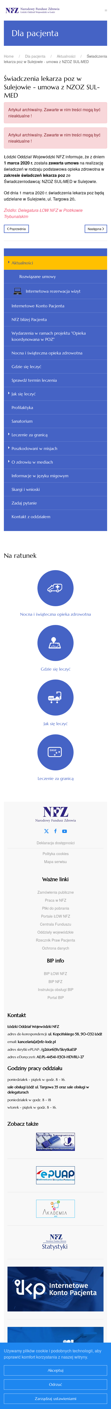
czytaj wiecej (57, 1208)
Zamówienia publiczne (55, 892)
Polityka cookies (56, 853)
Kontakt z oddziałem (31, 516)
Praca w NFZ (55, 900)
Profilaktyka (22, 407)
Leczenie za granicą (29, 434)
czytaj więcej (57, 1141)
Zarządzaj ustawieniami (55, 1398)
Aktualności (22, 262)
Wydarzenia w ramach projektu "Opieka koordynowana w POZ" (49, 336)
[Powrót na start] (54, 10)
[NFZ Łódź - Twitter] (46, 830)
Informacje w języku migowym (40, 475)
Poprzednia (18, 229)
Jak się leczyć (24, 393)
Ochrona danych (55, 948)
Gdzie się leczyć (26, 366)
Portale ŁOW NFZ (55, 916)
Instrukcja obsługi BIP (55, 989)
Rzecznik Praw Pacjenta (55, 940)
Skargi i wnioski (26, 489)
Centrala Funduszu (55, 924)
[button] (106, 10)
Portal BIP (55, 997)
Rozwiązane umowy (37, 276)
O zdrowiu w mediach (32, 462)
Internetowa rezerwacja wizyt (53, 291)
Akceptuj (56, 1370)
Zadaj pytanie (24, 503)
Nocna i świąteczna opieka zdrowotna (47, 352)
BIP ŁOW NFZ (55, 973)
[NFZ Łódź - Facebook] (55, 830)
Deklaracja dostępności (56, 842)
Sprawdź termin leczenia (34, 380)
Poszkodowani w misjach (34, 448)
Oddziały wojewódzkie (55, 932)
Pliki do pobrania (55, 908)
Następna (94, 229)
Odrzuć (55, 1384)
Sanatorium (22, 421)
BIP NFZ (55, 981)
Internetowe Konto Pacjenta (38, 305)
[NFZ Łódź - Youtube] (64, 830)
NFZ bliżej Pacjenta (29, 319)
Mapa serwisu (55, 861)
